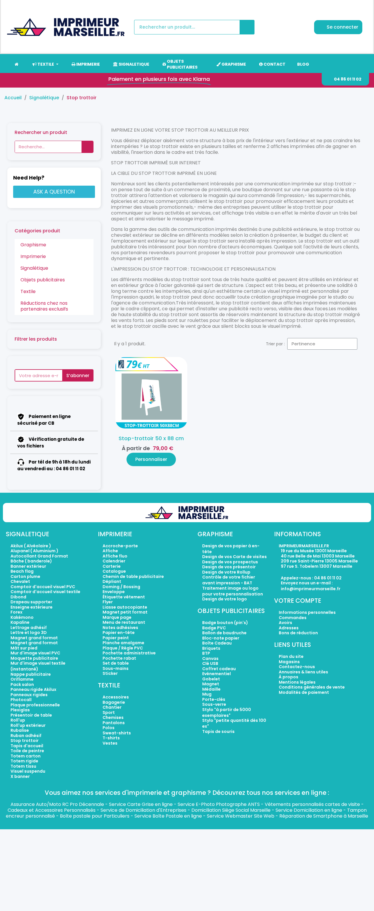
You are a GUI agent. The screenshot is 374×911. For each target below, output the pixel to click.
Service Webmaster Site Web (240, 816)
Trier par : (275, 344)
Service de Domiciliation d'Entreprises (143, 810)
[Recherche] (247, 27)
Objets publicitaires (42, 279)
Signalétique (34, 268)
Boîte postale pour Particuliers (94, 816)
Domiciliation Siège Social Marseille (231, 810)
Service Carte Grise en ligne (141, 804)
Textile (28, 291)
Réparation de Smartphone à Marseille (323, 816)
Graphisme (33, 244)
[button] (345, 79)
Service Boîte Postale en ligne (168, 816)
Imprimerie (33, 256)
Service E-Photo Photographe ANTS (219, 804)
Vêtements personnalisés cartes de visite (312, 804)
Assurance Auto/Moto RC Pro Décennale (57, 804)
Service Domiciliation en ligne (309, 810)
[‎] (16, 64)
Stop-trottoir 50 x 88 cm (151, 438)
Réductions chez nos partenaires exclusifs (44, 306)
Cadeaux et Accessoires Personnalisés (52, 810)
